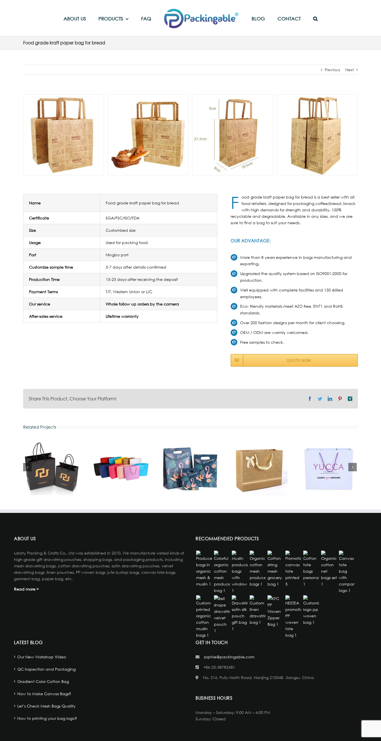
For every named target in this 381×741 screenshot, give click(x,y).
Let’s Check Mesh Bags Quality (46, 706)
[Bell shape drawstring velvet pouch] (221, 614)
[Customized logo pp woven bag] (311, 610)
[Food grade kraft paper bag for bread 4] (317, 134)
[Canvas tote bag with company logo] (346, 572)
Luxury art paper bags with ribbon (259, 467)
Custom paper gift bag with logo (190, 467)
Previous (332, 69)
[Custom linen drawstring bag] (257, 610)
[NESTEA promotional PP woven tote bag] (293, 616)
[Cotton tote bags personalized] (311, 569)
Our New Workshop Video (41, 656)
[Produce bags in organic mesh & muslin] (204, 569)
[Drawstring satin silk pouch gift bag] (239, 613)
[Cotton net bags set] (328, 569)
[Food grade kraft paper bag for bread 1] (63, 134)
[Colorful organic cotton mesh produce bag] (221, 572)
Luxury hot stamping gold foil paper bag (52, 467)
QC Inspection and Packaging (46, 669)
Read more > (26, 589)
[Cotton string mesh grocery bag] (275, 569)
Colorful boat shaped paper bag (121, 467)
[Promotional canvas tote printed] (293, 569)
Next (349, 69)
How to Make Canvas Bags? (44, 693)
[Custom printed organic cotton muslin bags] (204, 616)
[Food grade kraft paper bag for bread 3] (232, 134)
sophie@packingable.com (229, 656)
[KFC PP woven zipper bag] (275, 611)
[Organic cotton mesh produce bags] (257, 569)
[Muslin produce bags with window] (239, 572)
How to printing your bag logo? (47, 718)
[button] (295, 18)
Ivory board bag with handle (328, 467)
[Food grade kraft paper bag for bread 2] (148, 134)
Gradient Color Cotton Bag (43, 681)
